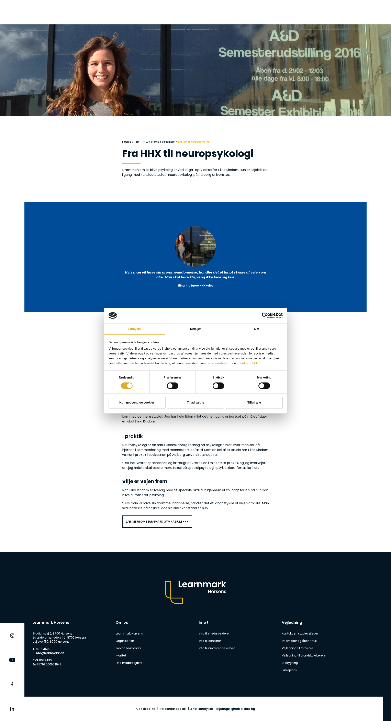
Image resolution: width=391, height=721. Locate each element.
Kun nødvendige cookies (137, 402)
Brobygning (290, 663)
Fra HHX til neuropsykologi (194, 141)
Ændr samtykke (201, 709)
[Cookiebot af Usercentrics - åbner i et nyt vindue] (265, 315)
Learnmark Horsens (129, 633)
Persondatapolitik (173, 709)
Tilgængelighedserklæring (235, 709)
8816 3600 (43, 649)
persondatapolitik (220, 363)
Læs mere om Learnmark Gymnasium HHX (157, 522)
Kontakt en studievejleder (300, 633)
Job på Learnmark (128, 648)
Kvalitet (121, 655)
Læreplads (289, 670)
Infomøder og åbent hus (299, 641)
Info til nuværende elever (217, 648)
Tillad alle (254, 402)
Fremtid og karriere (163, 141)
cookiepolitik (248, 363)
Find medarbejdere (129, 663)
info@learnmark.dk (49, 653)
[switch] (172, 385)
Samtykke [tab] (134, 329)
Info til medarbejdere (214, 633)
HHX (137, 141)
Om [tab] (256, 329)
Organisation (125, 641)
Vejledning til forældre (297, 648)
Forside (126, 141)
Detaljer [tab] (195, 329)
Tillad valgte (195, 402)
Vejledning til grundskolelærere (304, 655)
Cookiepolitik (146, 709)
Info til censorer (210, 641)
